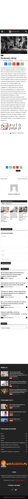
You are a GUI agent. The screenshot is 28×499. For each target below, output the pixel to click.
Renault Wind (4, 178)
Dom (2, 55)
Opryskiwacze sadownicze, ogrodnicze (10, 451)
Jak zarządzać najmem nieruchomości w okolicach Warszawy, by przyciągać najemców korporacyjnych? (5, 217)
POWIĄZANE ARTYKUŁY (7, 201)
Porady (11, 414)
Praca (2, 297)
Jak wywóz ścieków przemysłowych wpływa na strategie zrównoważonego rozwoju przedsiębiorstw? (13, 303)
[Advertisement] (14, 15)
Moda (2, 440)
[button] (26, 32)
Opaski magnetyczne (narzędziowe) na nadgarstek (13, 442)
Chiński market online (14, 419)
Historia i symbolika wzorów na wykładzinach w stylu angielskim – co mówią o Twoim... (14, 313)
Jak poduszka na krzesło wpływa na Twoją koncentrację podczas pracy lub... (18, 383)
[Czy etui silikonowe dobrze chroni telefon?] (4, 413)
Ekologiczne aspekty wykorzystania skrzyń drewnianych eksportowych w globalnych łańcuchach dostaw (13, 293)
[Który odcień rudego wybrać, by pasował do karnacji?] (4, 406)
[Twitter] (15, 489)
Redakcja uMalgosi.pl (8, 60)
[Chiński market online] (4, 420)
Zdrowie (3, 438)
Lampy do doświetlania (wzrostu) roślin (10, 447)
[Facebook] (12, 489)
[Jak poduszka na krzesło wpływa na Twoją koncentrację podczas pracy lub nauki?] (14, 209)
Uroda (11, 407)
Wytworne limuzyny (22, 178)
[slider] (5, 133)
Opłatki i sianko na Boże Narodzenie (9, 445)
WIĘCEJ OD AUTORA (6, 203)
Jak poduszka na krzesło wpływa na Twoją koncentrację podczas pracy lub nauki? (13, 216)
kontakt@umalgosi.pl (19, 480)
